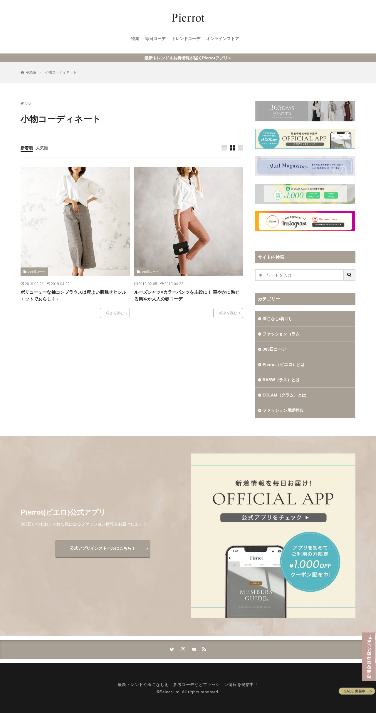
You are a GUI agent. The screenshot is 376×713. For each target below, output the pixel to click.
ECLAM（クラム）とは (284, 395)
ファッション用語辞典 (283, 410)
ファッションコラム (281, 334)
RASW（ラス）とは (281, 379)
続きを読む (115, 313)
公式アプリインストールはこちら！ (103, 548)
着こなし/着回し (278, 318)
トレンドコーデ (186, 38)
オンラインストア (222, 38)
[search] (349, 275)
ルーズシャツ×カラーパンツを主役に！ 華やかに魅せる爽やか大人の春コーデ (186, 295)
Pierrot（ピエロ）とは (284, 364)
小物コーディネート (61, 72)
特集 (135, 38)
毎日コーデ (155, 38)
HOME (31, 73)
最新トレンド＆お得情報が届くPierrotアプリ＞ (188, 58)
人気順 (42, 147)
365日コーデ (36, 271)
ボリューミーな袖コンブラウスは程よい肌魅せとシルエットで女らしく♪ (73, 295)
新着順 (27, 147)
